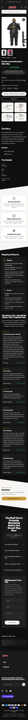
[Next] (26, 2)
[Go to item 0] (4, 53)
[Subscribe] (23, 684)
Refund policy (7, 714)
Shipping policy (6, 716)
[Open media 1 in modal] (23, 19)
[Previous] (2, 2)
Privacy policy (13, 714)
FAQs (16, 535)
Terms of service (20, 714)
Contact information (13, 716)
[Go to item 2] (10, 53)
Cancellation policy (21, 716)
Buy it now (14, 99)
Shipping (4, 85)
